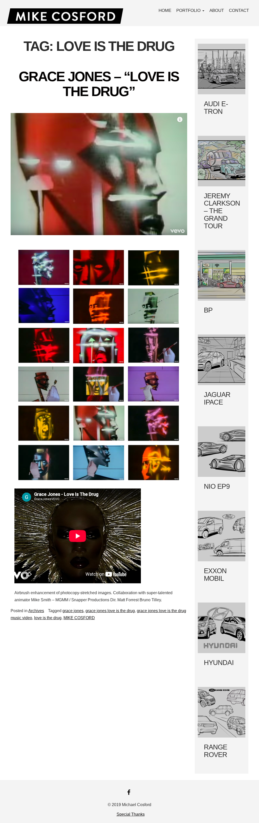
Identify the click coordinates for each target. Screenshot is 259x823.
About (216, 10)
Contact (239, 10)
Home (165, 10)
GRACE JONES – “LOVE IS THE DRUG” (99, 84)
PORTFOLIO (189, 10)
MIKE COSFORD (79, 618)
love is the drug (47, 618)
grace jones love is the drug (110, 611)
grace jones (72, 611)
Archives (36, 611)
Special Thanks (131, 814)
